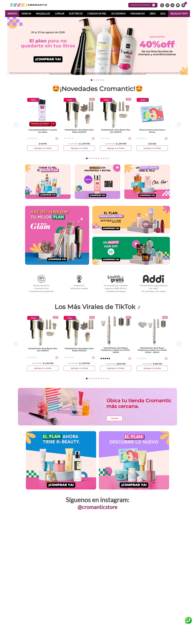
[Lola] (131, 251)
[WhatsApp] (188, 620)
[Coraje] (97, 181)
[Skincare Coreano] (61, 460)
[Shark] (57, 264)
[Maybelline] (131, 220)
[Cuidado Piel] (48, 181)
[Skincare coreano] (147, 181)
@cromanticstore (97, 507)
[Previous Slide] (16, 46)
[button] (91, 80)
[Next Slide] (179, 46)
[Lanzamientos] (134, 460)
